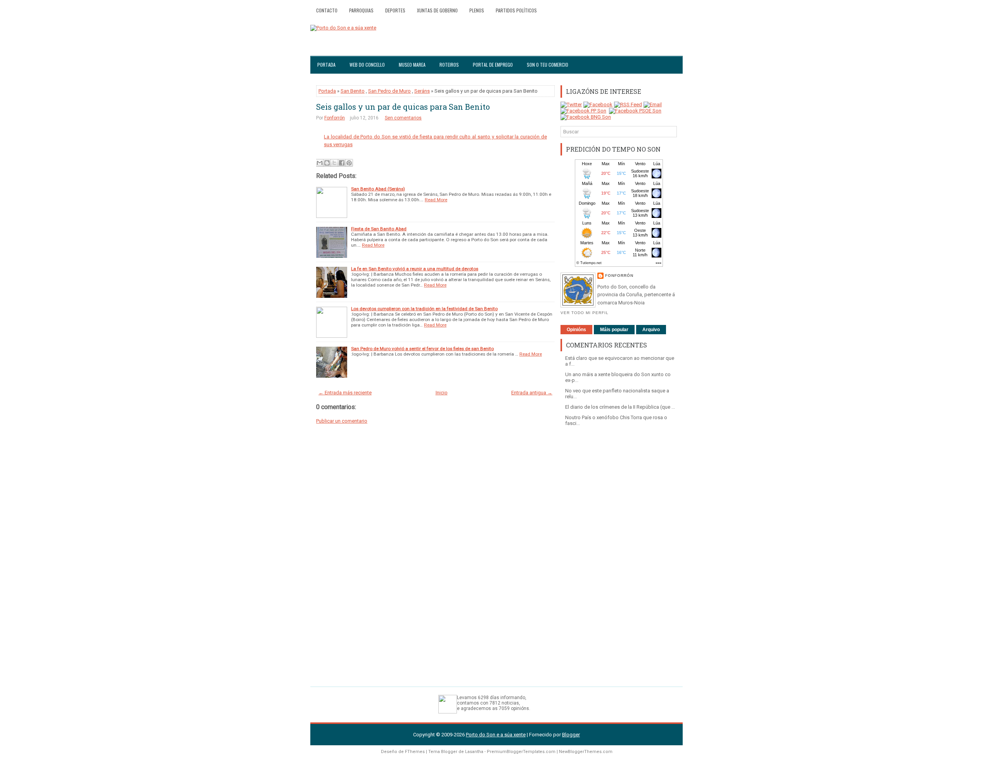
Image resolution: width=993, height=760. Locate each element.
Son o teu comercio (547, 64)
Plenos (476, 10)
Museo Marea (412, 64)
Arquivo (651, 329)
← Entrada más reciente (345, 393)
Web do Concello (367, 64)
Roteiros (449, 64)
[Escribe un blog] (327, 163)
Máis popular (614, 329)
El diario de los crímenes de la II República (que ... (620, 407)
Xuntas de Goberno (437, 10)
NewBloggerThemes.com (585, 751)
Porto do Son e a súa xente (496, 735)
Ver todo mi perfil (585, 313)
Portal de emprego (493, 64)
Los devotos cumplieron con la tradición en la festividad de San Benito (424, 308)
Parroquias (361, 10)
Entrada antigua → (531, 393)
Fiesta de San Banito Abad (379, 228)
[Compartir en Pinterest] (349, 163)
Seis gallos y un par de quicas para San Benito (403, 107)
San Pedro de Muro (389, 91)
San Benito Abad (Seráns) (378, 189)
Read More (436, 199)
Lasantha (474, 751)
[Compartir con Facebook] (342, 163)
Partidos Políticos (516, 10)
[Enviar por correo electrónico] (320, 163)
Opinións (576, 329)
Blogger (571, 735)
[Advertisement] (619, 552)
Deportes (395, 10)
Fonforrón (334, 118)
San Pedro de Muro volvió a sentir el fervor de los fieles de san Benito (422, 348)
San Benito (353, 91)
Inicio (442, 393)
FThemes (415, 751)
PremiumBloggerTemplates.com (521, 751)
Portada (326, 64)
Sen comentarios (403, 118)
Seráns (422, 91)
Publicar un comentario (341, 421)
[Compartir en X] (334, 163)
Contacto (326, 10)
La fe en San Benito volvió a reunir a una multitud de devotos (414, 268)
